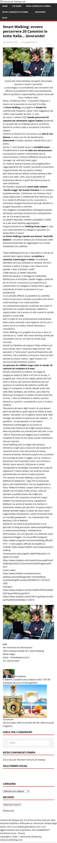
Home (5, 6)
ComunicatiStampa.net (11, 839)
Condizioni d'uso (8, 833)
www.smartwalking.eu (42, 527)
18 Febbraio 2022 (10, 42)
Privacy (21, 833)
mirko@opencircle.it (20, 657)
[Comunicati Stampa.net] (12, 1)
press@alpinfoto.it (30, 42)
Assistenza (40, 12)
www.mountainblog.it (16, 530)
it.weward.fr (18, 480)
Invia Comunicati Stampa (38, 6)
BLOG (4, 18)
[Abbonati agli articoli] (8, 810)
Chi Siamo (16, 6)
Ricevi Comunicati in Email (15, 12)
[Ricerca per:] (29, 742)
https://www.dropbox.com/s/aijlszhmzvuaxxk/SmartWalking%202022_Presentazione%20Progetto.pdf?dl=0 (28, 563)
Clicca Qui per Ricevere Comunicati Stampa (24, 759)
